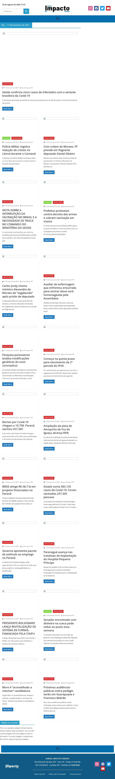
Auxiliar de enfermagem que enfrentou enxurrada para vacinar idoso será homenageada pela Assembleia (60, 291)
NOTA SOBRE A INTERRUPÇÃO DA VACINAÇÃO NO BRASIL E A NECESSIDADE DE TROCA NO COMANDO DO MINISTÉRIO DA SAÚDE (19, 219)
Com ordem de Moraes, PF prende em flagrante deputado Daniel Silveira (61, 150)
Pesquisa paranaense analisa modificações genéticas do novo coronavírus (16, 360)
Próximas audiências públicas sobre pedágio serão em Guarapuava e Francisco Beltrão (59, 692)
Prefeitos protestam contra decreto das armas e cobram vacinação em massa (60, 216)
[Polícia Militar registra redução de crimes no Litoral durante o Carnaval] (19, 127)
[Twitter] (102, 8)
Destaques (6, 138)
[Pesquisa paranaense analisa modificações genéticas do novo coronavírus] (19, 335)
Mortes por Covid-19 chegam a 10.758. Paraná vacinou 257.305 (18, 425)
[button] (57, 18)
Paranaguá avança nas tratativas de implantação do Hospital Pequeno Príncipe (60, 557)
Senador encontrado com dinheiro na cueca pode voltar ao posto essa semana (60, 625)
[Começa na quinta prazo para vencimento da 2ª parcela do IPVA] (61, 337)
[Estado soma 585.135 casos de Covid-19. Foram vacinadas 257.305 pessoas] (61, 467)
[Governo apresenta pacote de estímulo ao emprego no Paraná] (19, 531)
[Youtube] (108, 8)
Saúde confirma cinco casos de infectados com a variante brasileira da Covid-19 (39, 93)
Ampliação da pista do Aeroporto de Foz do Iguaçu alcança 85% (58, 429)
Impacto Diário (7, 84)
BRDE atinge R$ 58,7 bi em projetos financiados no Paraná (19, 490)
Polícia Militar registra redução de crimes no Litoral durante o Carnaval (19, 150)
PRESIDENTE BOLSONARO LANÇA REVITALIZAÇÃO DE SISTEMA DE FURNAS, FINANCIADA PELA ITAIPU (19, 628)
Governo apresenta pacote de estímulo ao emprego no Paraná (19, 554)
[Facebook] (96, 8)
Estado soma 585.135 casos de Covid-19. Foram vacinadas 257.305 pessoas (60, 492)
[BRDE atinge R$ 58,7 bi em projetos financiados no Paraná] (19, 467)
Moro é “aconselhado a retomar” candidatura (17, 689)
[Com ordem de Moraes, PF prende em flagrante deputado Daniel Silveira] (61, 127)
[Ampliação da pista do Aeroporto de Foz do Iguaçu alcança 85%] (61, 404)
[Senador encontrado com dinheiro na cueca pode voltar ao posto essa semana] (61, 600)
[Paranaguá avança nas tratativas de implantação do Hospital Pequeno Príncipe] (61, 532)
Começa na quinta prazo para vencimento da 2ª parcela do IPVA (59, 362)
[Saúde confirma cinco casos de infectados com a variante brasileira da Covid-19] (40, 57)
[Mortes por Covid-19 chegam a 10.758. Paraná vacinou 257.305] (19, 402)
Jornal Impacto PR (27, 88)
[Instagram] (90, 8)
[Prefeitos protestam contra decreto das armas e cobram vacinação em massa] (61, 191)
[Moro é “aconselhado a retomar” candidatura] (19, 667)
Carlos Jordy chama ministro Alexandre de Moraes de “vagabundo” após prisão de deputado (18, 291)
